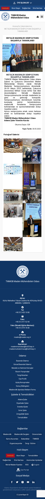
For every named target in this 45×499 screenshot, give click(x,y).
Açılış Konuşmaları (22, 382)
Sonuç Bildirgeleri (22, 386)
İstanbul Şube (22, 407)
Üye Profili (22, 379)
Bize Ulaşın (16, 8)
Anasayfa (16, 26)
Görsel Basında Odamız (22, 364)
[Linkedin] (33, 481)
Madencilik (7, 434)
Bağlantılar (26, 8)
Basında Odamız (22, 361)
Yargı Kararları (22, 375)
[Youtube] (27, 481)
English (36, 465)
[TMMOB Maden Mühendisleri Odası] (5, 16)
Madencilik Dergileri (21, 434)
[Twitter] (17, 481)
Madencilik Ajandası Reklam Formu (22, 390)
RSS (27, 465)
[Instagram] (22, 481)
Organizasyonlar (16, 443)
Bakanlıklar (25, 439)
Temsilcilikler (23, 418)
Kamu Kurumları (12, 439)
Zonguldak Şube (22, 414)
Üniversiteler (37, 434)
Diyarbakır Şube (22, 403)
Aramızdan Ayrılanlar (34, 460)
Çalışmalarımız (26, 26)
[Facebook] (11, 481)
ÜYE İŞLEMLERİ (23, 3)
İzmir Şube (22, 410)
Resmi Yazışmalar (22, 372)
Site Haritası (37, 8)
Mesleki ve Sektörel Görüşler (22, 368)
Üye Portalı (24, 470)
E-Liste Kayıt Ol (22, 495)
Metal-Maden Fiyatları (14, 465)
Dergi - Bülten (30, 443)
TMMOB (36, 439)
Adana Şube (22, 399)
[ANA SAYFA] (38, 16)
